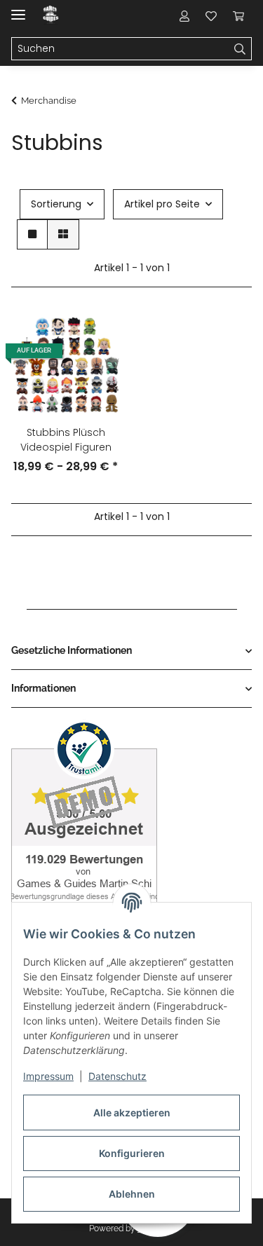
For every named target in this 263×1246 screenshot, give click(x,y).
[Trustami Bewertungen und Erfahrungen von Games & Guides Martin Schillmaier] (84, 823)
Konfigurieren (132, 1153)
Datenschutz (117, 1076)
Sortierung (56, 204)
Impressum (48, 1076)
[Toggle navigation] (18, 9)
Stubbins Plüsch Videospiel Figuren (66, 439)
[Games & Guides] (50, 16)
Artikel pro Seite (162, 204)
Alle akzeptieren (131, 1112)
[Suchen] (240, 49)
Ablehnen (132, 1194)
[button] (184, 15)
